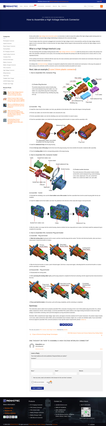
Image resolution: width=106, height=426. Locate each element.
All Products (32, 6)
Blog (59, 6)
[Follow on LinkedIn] (92, 424)
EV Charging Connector (8, 51)
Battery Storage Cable (35, 415)
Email (56, 370)
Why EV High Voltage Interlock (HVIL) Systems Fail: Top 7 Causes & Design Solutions (15, 93)
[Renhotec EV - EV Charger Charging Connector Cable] (10, 6)
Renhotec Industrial (10, 413)
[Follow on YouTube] (93, 424)
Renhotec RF (8, 410)
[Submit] (101, 6)
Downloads (47, 6)
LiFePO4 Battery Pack (8, 81)
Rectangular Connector (8, 40)
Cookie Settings (41, 424)
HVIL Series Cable (35, 410)
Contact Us (63, 6)
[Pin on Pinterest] (68, 324)
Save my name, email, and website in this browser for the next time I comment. (52, 377)
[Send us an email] (90, 424)
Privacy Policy (32, 424)
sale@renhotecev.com (64, 1)
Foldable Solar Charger (8, 78)
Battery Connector (7, 62)
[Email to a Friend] (66, 324)
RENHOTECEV (14, 424)
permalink (65, 329)
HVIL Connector (46, 17)
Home (21, 6)
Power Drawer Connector (9, 46)
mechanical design (43, 64)
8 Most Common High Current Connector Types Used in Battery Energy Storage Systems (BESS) (16, 100)
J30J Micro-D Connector (36, 417)
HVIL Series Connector (36, 407)
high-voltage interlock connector (67, 51)
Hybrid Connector (7, 43)
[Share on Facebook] (61, 324)
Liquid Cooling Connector (9, 54)
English (98, 1)
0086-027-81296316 (54, 1)
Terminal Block (6, 48)
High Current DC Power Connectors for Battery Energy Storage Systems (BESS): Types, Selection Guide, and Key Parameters (16, 113)
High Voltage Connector (57, 17)
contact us (83, 319)
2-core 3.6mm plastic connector (62, 69)
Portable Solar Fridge (8, 83)
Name (32, 370)
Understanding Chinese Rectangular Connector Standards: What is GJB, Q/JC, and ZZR (15, 121)
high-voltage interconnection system (48, 36)
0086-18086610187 (61, 410)
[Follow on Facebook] (88, 424)
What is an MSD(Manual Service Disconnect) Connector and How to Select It (16, 106)
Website (81, 370)
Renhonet (54, 424)
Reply (101, 349)
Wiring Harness (7, 73)
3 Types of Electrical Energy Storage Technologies (45, 334)
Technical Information (8, 59)
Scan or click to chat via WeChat (87, 418)
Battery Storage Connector (9, 65)
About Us (55, 6)
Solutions (26, 6)
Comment (33, 358)
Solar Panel (6, 75)
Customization (41, 6)
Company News (7, 57)
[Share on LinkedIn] (71, 324)
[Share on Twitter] (63, 324)
